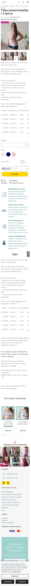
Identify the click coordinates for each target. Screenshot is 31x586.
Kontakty (5, 507)
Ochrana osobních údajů (10, 505)
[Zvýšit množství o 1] (26, 169)
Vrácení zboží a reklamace (11, 502)
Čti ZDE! (13, 366)
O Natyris (5, 518)
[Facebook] (4, 483)
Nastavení (14, 576)
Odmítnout (8, 582)
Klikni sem (20, 104)
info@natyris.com (12, 474)
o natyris (13, 388)
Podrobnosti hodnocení (9, 19)
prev (1, 412)
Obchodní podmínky (9, 500)
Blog (3, 510)
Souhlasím (22, 582)
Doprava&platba (7, 492)
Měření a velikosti (8, 523)
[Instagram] (8, 483)
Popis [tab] (14, 254)
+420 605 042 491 (12, 478)
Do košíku (14, 174)
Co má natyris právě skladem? (12, 494)
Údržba (4, 520)
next (28, 412)
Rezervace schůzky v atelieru (12, 497)
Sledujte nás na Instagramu (15, 445)
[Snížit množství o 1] (18, 169)
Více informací (15, 571)
